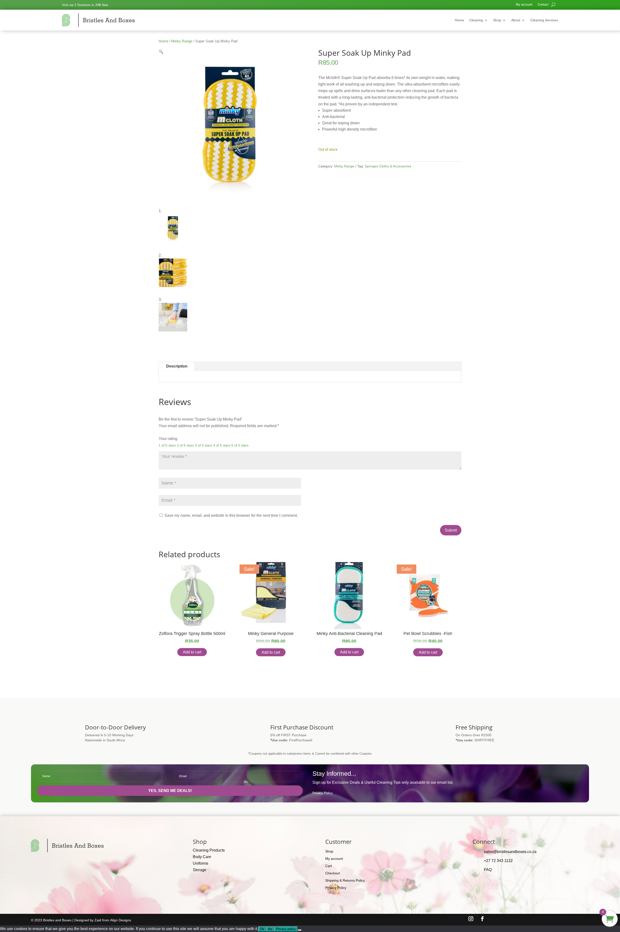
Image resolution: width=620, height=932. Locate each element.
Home (459, 20)
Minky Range (181, 41)
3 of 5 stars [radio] (203, 445)
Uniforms (200, 863)
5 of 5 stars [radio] (239, 445)
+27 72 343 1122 (498, 861)
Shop (497, 20)
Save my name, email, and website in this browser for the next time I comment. (231, 515)
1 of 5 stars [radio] (167, 445)
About (515, 20)
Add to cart (192, 652)
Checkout (332, 873)
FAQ (488, 870)
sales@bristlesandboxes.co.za (510, 852)
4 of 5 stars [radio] (221, 445)
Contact (543, 4)
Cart (328, 866)
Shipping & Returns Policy (345, 880)
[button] (161, 52)
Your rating (168, 439)
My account (524, 4)
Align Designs (120, 920)
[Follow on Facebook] (482, 919)
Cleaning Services (544, 20)
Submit (451, 530)
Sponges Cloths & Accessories (388, 166)
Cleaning (476, 20)
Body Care (202, 857)
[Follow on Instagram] (471, 919)
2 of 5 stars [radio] (185, 445)
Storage (199, 870)
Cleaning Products (209, 850)
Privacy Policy (322, 793)
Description (176, 366)
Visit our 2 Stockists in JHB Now (85, 5)
